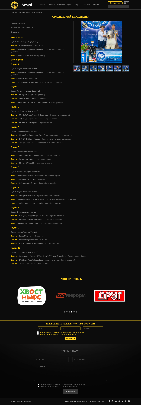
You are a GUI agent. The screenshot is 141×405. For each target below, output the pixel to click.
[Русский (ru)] (125, 2)
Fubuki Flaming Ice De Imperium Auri (32, 244)
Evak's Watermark (25, 46)
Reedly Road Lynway (26, 159)
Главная (42, 5)
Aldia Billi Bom (24, 175)
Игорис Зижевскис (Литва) (27, 69)
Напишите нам (115, 3)
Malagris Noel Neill (26, 56)
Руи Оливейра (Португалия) (27, 42)
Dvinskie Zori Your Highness (29, 139)
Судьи (69, 5)
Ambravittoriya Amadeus (28, 199)
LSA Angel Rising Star (27, 163)
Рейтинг (51, 5)
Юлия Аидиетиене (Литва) (27, 131)
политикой (55, 332)
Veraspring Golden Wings (28, 216)
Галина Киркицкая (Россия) (27, 151)
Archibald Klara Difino (27, 143)
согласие (47, 334)
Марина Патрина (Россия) (27, 232)
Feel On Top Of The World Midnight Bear (34, 102)
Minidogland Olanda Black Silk (30, 135)
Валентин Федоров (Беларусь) (28, 91)
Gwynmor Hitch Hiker (27, 179)
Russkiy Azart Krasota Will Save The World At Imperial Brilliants (42, 256)
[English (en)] (127, 2)
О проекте (86, 5)
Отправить (70, 391)
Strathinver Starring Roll (28, 123)
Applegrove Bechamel (27, 196)
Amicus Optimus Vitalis (27, 99)
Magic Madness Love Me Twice (30, 220)
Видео (77, 5)
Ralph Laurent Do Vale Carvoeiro (31, 203)
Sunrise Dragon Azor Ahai (28, 240)
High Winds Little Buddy (28, 223)
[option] (101, 42)
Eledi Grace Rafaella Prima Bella (31, 260)
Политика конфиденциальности (76, 401)
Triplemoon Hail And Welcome (30, 82)
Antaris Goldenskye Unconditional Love (33, 119)
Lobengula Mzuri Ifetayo (28, 183)
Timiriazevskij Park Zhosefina (30, 264)
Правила (96, 5)
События (61, 5)
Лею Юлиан (23, 79)
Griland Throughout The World (30, 49)
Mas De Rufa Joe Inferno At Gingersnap (33, 115)
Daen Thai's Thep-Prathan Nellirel (31, 155)
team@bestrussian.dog (96, 401)
